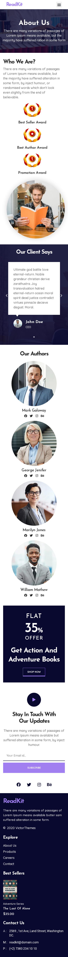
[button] (59, 4)
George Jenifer (34, 470)
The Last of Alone (16, 908)
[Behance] (42, 415)
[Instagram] (36, 415)
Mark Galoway (34, 411)
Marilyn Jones (34, 530)
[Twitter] (31, 415)
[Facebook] (25, 415)
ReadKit (14, 4)
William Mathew (33, 590)
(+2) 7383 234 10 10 (23, 948)
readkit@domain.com (24, 942)
